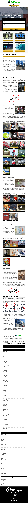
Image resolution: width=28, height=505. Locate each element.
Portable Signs (5, 395)
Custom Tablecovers (6, 367)
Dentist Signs (3, 448)
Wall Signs (4, 423)
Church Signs (3, 439)
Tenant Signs (5, 413)
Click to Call (12, 5)
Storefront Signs (5, 409)
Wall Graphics (5, 420)
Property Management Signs (5, 464)
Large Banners (5, 384)
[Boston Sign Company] (14, 489)
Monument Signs (5, 390)
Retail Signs (2, 468)
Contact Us (16, 5)
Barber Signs (3, 438)
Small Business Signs (4, 472)
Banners (4, 357)
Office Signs (5, 391)
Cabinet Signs (5, 361)
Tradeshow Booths (5, 415)
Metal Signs (5, 389)
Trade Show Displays (6, 414)
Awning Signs (5, 356)
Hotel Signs (2, 454)
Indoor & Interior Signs (8, 177)
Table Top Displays (5, 410)
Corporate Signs (3, 445)
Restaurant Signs (3, 467)
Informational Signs (6, 381)
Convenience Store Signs (4, 444)
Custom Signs (6, 268)
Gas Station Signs (3, 450)
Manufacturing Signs (4, 459)
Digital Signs (5, 371)
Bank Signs (2, 435)
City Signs (2, 440)
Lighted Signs (5, 385)
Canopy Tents (5, 362)
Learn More (8, 40)
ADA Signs (4, 352)
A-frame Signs (5, 351)
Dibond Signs (5, 370)
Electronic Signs (5, 375)
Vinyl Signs (2, 484)
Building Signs (5, 360)
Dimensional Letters (6, 372)
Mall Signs (2, 458)
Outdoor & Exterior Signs (9, 104)
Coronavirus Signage (6, 365)
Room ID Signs (5, 404)
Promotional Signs (5, 400)
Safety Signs (5, 405)
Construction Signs (3, 443)
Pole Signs (4, 394)
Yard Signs (4, 429)
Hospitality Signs (3, 453)
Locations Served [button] (14, 499)
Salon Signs (2, 469)
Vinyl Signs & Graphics (8, 224)
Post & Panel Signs (5, 396)
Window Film (5, 425)
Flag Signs (4, 376)
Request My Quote (13, 29)
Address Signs (5, 355)
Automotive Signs (3, 434)
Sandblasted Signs (5, 406)
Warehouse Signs (3, 473)
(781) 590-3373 (14, 4)
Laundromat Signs (3, 455)
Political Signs (3, 463)
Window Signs (5, 428)
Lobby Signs (5, 386)
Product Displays (5, 399)
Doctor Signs (3, 449)
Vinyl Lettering (5, 418)
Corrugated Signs (5, 366)
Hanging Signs (5, 380)
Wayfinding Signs (5, 424)
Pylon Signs (4, 401)
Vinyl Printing (5, 419)
